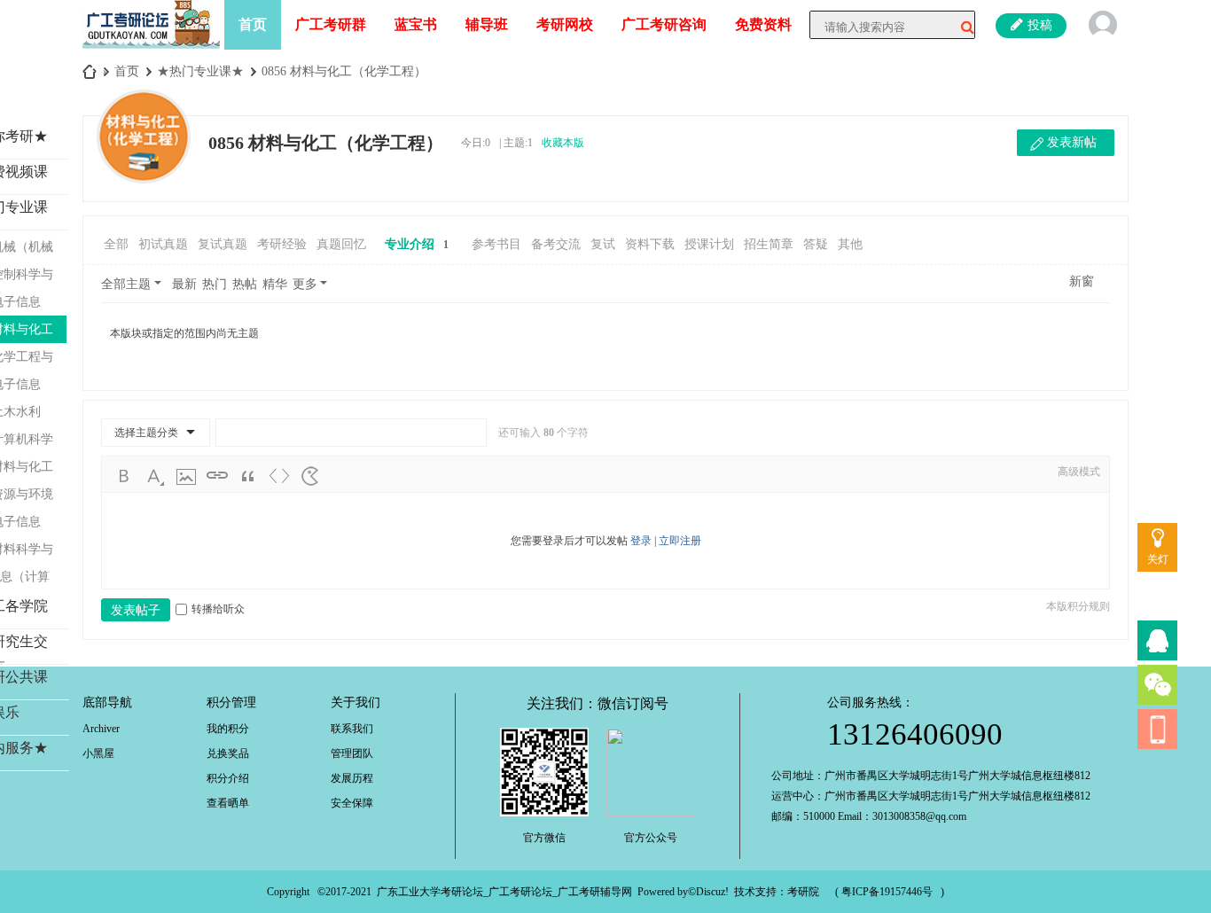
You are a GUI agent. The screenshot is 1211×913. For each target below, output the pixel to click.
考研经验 (282, 244)
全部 (116, 244)
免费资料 (763, 24)
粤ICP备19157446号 (887, 892)
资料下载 (650, 244)
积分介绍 (228, 778)
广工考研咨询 (664, 24)
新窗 (1081, 281)
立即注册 (680, 541)
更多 (305, 284)
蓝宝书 (416, 24)
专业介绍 (417, 244)
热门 (214, 284)
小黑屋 (98, 753)
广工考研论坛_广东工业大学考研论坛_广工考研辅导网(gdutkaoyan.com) (89, 71)
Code (279, 476)
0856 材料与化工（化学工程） (344, 71)
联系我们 (352, 728)
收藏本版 (563, 143)
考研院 (803, 892)
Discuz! (712, 892)
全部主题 (126, 284)
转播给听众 (218, 609)
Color (155, 476)
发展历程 (352, 778)
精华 (274, 284)
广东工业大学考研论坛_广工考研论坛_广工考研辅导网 (504, 892)
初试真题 (163, 244)
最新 (184, 284)
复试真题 (222, 244)
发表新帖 (1072, 142)
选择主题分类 (146, 432)
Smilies (310, 476)
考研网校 (564, 24)
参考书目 (496, 244)
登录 (641, 541)
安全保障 (352, 803)
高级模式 (1079, 471)
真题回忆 (341, 244)
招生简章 (768, 244)
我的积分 (228, 728)
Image (186, 476)
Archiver (101, 728)
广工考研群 (330, 24)
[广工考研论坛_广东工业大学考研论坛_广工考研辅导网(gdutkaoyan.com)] (151, 23)
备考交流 (556, 244)
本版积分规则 (1078, 606)
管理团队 (352, 753)
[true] (961, 27)
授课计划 (709, 244)
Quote (248, 476)
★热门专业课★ (200, 71)
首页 (252, 24)
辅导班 (486, 24)
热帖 (244, 284)
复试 (602, 244)
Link (217, 476)
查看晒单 (228, 803)
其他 (850, 244)
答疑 (815, 244)
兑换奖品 (228, 753)
